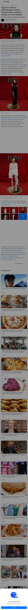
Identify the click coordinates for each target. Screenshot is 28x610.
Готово (14, 607)
